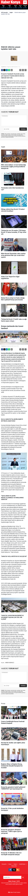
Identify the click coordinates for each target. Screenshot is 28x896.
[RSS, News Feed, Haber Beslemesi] (18, 869)
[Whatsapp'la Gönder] (9, 70)
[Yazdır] (12, 70)
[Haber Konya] (10, 2)
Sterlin (25, 5)
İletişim (15, 864)
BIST (10, 5)
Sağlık (11, 12)
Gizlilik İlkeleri (22, 864)
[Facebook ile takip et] (10, 869)
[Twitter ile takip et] (14, 869)
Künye (10, 864)
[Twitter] (4, 70)
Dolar (15, 5)
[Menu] (25, 2)
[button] (20, 70)
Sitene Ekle (14, 866)
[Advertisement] (14, 31)
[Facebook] (2, 70)
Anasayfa (5, 12)
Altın (3, 5)
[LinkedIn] (7, 70)
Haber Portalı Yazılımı (15, 892)
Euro (20, 5)
